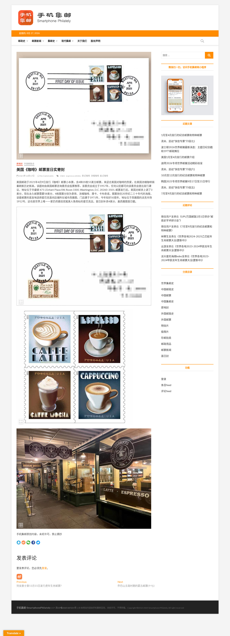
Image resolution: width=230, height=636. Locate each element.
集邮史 (51, 40)
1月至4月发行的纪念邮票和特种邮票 (181, 135)
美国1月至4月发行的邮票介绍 (177, 157)
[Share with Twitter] (38, 542)
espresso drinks (73, 176)
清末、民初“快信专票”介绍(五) (178, 187)
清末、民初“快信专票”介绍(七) (178, 141)
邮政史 (21, 40)
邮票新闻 (36, 40)
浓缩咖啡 (95, 176)
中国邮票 (166, 295)
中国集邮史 (167, 301)
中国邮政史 (167, 289)
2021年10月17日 (26, 176)
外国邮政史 (29, 163)
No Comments (47, 176)
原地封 (20, 163)
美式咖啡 (104, 176)
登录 (44, 568)
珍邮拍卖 (166, 337)
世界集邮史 (167, 283)
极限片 (165, 331)
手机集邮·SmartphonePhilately (33, 607)
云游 (163, 246)
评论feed (166, 391)
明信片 (165, 325)
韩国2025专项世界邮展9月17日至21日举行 (185, 181)
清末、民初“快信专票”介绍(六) (178, 169)
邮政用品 (166, 343)
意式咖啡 (86, 176)
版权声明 (95, 40)
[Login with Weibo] (19, 576)
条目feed (166, 385)
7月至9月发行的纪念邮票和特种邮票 (181, 193)
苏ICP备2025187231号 (66, 608)
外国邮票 (166, 319)
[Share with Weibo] (23, 542)
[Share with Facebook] (33, 542)
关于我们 (82, 40)
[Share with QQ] (19, 542)
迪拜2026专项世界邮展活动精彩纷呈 (182, 163)
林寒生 (165, 236)
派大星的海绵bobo (171, 256)
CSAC (62, 176)
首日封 (165, 355)
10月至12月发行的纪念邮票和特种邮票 (183, 175)
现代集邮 (66, 40)
